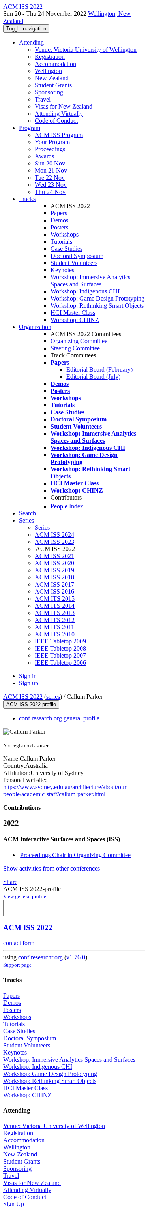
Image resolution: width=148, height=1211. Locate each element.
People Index (67, 506)
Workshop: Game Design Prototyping (97, 298)
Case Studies (66, 248)
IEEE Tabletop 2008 (60, 648)
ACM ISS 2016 (54, 591)
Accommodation (55, 63)
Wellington (48, 71)
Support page (17, 965)
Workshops (65, 234)
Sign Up (13, 1204)
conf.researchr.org (40, 957)
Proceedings (50, 149)
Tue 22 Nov (50, 177)
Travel (43, 99)
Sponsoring (49, 92)
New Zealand (52, 78)
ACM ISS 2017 (54, 584)
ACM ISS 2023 (54, 541)
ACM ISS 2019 (54, 570)
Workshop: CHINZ (75, 319)
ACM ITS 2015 (55, 598)
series (53, 696)
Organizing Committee (79, 341)
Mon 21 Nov (51, 170)
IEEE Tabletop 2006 (60, 662)
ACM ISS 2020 (54, 563)
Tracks (27, 199)
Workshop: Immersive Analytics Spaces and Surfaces (90, 281)
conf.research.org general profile (59, 718)
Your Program (52, 142)
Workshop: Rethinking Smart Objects (97, 305)
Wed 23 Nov (51, 184)
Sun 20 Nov (50, 163)
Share (10, 881)
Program (29, 127)
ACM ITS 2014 (55, 605)
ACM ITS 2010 (55, 634)
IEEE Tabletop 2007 (60, 655)
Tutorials (61, 241)
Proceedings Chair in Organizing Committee (75, 855)
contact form (18, 943)
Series (42, 527)
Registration (50, 56)
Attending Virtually (59, 113)
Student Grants (53, 85)
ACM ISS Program (59, 135)
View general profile (24, 896)
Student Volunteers (74, 263)
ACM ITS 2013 (55, 612)
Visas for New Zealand (63, 106)
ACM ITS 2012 (55, 620)
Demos (59, 220)
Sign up (28, 683)
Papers (59, 213)
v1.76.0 (75, 957)
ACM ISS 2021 (54, 556)
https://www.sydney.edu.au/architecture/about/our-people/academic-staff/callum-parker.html (65, 790)
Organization (35, 326)
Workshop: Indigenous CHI (85, 291)
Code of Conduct (56, 120)
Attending (31, 42)
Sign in (28, 676)
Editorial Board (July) (93, 376)
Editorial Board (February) (99, 369)
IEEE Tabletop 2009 (60, 641)
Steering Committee (75, 348)
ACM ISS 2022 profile (31, 704)
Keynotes (62, 270)
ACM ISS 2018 (54, 577)
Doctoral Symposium (77, 255)
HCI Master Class (73, 312)
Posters (59, 227)
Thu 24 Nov (50, 191)
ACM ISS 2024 (54, 534)
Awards (44, 156)
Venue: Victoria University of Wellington (86, 49)
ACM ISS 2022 (23, 696)
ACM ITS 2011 (54, 627)
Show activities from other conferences (51, 868)
